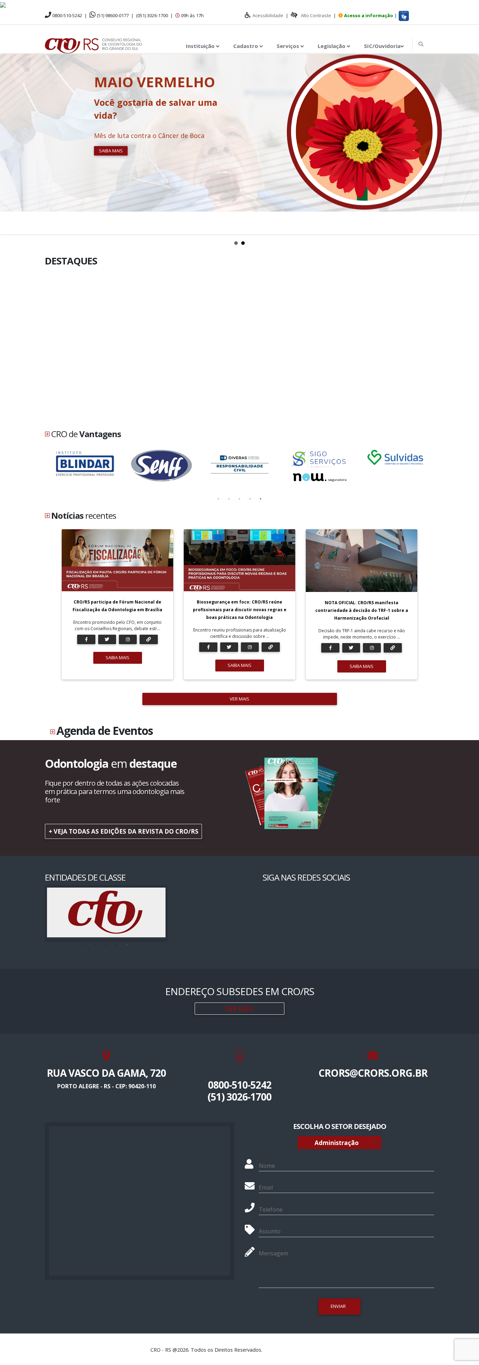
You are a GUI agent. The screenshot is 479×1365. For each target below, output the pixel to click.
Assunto (270, 1231)
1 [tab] (218, 499)
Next (469, 144)
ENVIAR (338, 1306)
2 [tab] (228, 499)
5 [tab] (260, 499)
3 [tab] (239, 499)
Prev (9, 144)
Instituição (201, 45)
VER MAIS (239, 699)
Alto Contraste (316, 15)
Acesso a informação (368, 15)
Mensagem (273, 1253)
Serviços (289, 45)
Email (266, 1187)
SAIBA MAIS (117, 657)
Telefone (271, 1209)
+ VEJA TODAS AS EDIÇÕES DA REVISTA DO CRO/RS (123, 831)
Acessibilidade (267, 15)
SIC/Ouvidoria (382, 45)
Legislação (332, 45)
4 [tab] (250, 499)
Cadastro (246, 45)
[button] (403, 16)
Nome (267, 1166)
